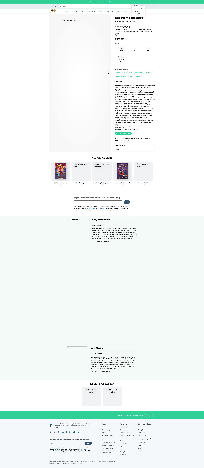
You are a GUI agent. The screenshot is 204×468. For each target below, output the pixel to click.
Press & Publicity (106, 452)
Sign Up (126, 202)
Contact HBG (123, 443)
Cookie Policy (141, 432)
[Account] (148, 6)
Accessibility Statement (108, 445)
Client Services (124, 430)
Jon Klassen (126, 27)
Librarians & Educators (126, 432)
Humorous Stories (145, 138)
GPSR (139, 451)
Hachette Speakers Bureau (127, 438)
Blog (82, 11)
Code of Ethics (142, 435)
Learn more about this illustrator (100, 372)
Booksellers (123, 454)
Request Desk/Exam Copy (123, 133)
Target (131, 76)
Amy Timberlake (121, 25)
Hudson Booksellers (121, 76)
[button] (108, 73)
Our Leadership (106, 430)
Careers (122, 441)
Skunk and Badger (125, 140)
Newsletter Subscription (108, 435)
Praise (117, 150)
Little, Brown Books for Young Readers (126, 32)
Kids (101, 11)
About (67, 11)
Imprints (74, 11)
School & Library (122, 11)
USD (138, 11)
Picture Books (92, 11)
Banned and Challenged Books (108, 439)
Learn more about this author (100, 241)
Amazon (118, 72)
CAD (138, 14)
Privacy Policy (141, 430)
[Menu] (50, 6)
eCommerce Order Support (127, 435)
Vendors (122, 449)
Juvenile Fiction (135, 138)
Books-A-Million (139, 72)
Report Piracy (141, 442)
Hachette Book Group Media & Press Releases (109, 449)
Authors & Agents (124, 427)
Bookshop (148, 72)
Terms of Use (141, 427)
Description (118, 82)
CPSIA (139, 448)
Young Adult (109, 11)
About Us (104, 427)
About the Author (120, 145)
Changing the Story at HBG (109, 442)
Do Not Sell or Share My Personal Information (144, 439)
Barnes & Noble (128, 72)
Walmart (138, 76)
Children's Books (124, 138)
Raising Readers (124, 452)
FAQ (121, 446)
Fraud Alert (141, 445)
